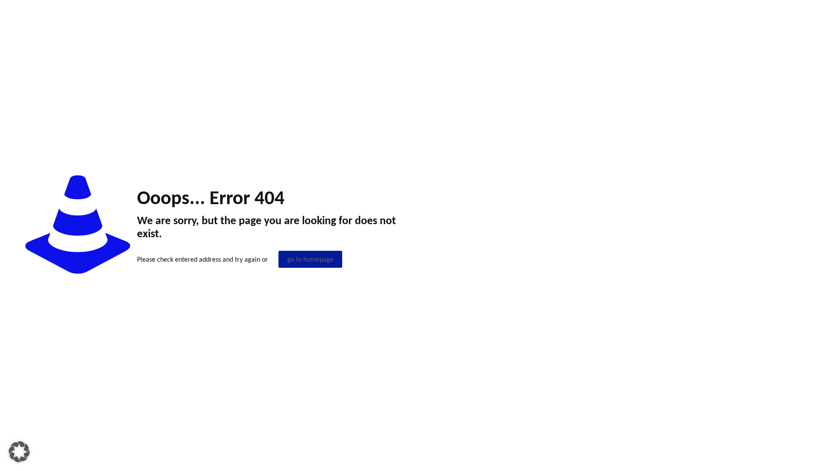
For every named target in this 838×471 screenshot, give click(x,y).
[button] (19, 452)
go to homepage (310, 259)
